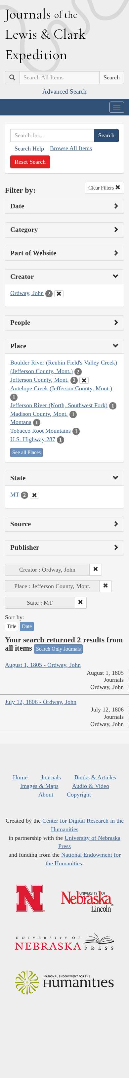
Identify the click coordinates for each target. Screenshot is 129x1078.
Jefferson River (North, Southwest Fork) (59, 405)
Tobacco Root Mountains (40, 430)
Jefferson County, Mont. (39, 379)
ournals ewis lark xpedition (45, 34)
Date (27, 626)
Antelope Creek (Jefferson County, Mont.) (61, 388)
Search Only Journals (58, 649)
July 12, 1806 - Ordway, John (40, 702)
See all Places (26, 452)
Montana (20, 422)
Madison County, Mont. (39, 413)
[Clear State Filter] (34, 495)
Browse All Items (71, 148)
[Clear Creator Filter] (59, 293)
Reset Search (30, 161)
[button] (95, 570)
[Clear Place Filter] (84, 380)
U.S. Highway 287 (32, 439)
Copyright (79, 794)
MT (14, 494)
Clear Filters (101, 188)
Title (11, 626)
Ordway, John (27, 293)
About (45, 794)
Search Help (29, 148)
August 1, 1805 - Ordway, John (43, 665)
